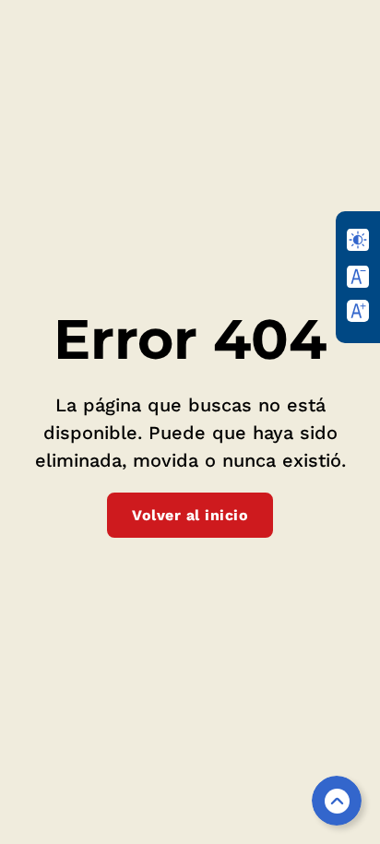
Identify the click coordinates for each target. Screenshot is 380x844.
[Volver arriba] (337, 801)
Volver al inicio (190, 515)
